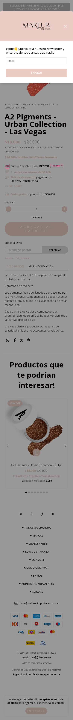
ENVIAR (36, 73)
